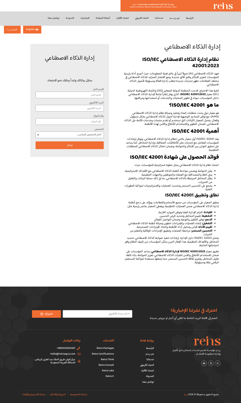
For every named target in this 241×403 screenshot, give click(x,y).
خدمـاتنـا (159, 18)
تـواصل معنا (54, 18)
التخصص (99, 130)
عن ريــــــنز (175, 18)
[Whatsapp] (218, 363)
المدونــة (70, 18)
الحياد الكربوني (142, 18)
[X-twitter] (211, 363)
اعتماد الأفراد (122, 18)
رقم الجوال (98, 116)
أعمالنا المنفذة (103, 18)
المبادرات (85, 18)
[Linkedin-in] (204, 363)
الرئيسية (189, 18)
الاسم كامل (98, 90)
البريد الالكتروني (96, 103)
